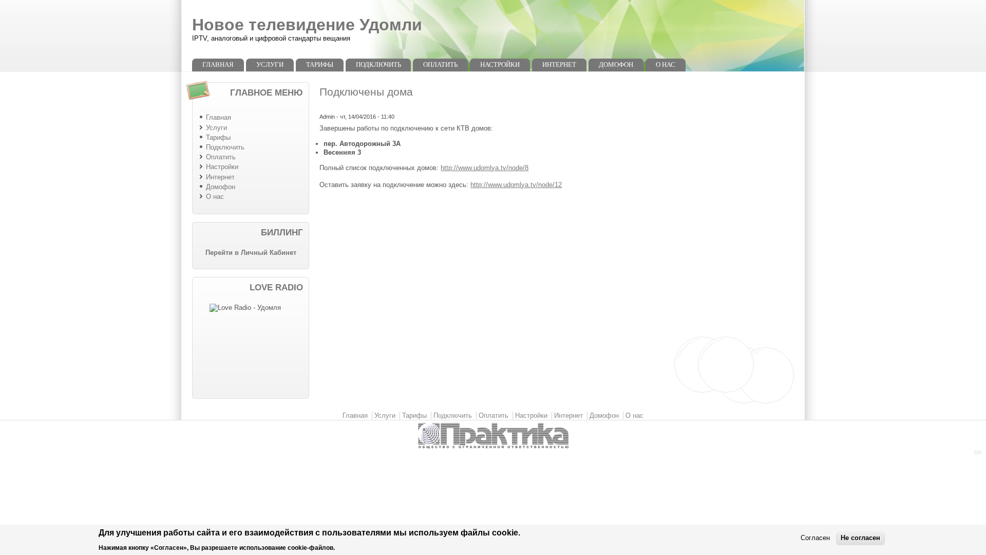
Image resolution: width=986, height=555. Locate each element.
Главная (218, 64)
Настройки (500, 64)
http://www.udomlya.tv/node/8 (484, 168)
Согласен (815, 538)
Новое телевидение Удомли (307, 24)
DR (977, 452)
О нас (665, 64)
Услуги (269, 64)
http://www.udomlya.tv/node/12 (516, 185)
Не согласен (860, 538)
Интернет (559, 64)
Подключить (378, 64)
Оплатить (440, 64)
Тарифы (319, 64)
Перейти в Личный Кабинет (250, 252)
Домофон (616, 64)
